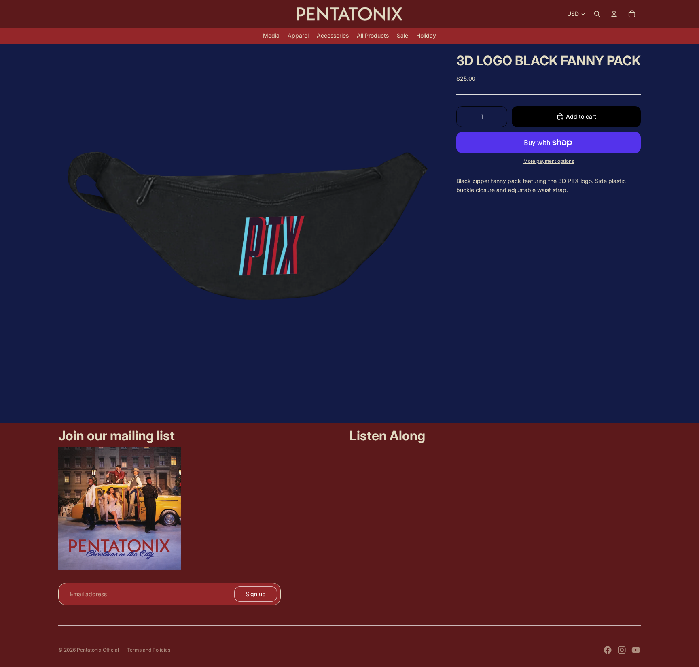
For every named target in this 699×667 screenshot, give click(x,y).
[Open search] (597, 14)
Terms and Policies (148, 650)
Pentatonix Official (98, 650)
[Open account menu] (614, 14)
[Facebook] (607, 650)
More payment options (548, 161)
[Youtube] (636, 650)
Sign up (256, 593)
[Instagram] (622, 650)
